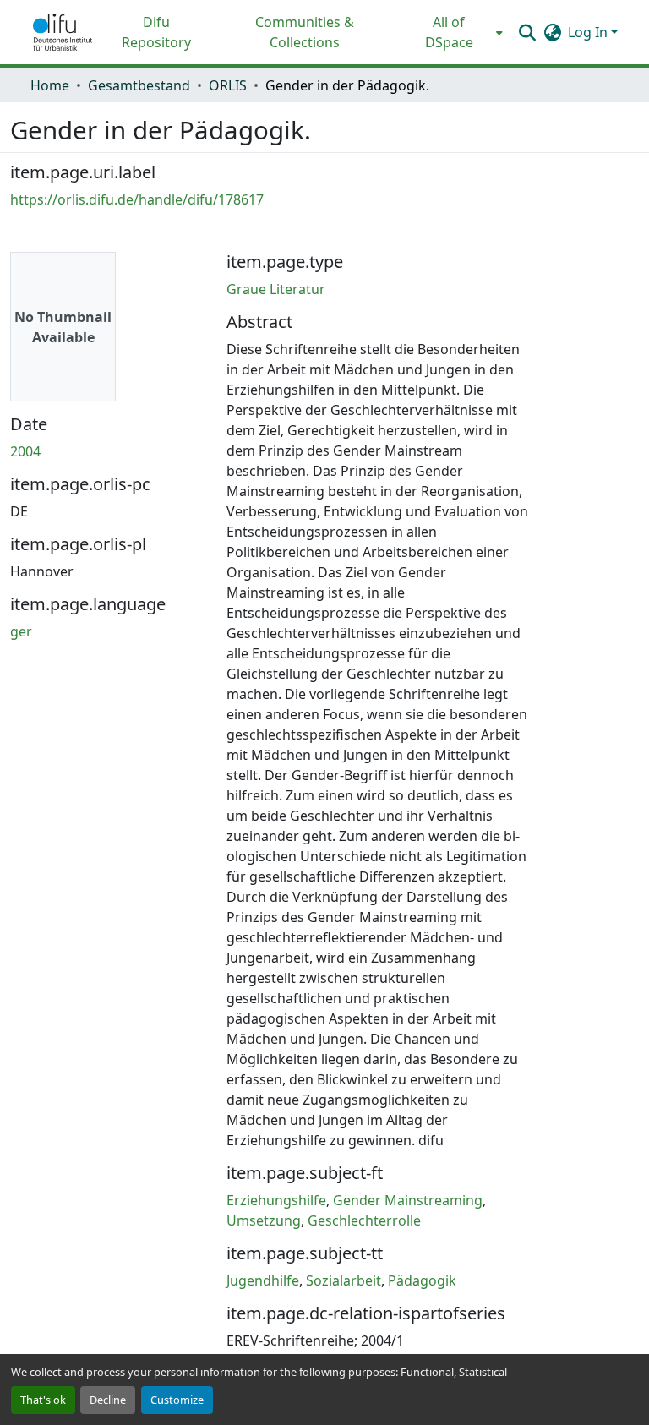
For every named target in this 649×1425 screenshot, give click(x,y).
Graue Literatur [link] (275, 289)
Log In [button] (589, 32)
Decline (108, 1399)
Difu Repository (156, 32)
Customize (177, 1399)
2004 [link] (25, 451)
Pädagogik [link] (422, 1280)
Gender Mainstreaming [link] (408, 1200)
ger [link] (21, 631)
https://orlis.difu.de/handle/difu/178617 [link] (137, 199)
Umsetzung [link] (263, 1220)
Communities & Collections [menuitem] (304, 32)
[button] (62, 32)
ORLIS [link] (228, 85)
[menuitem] (454, 32)
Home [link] (49, 85)
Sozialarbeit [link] (343, 1280)
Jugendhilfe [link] (262, 1280)
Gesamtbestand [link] (139, 85)
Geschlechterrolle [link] (364, 1220)
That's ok (43, 1399)
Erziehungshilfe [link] (276, 1200)
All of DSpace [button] (449, 32)
